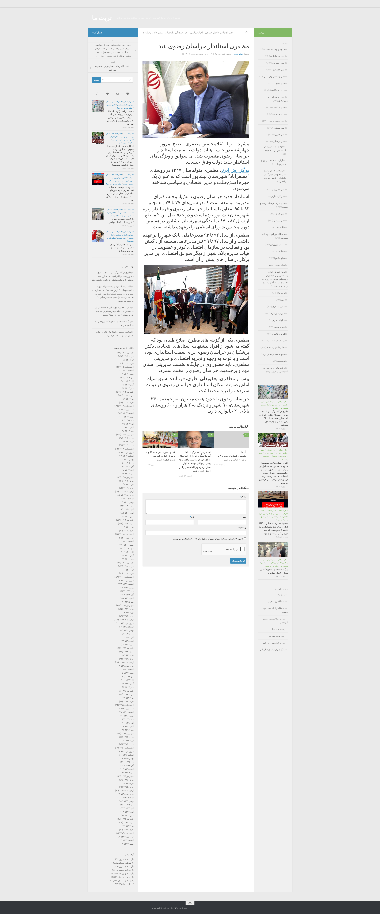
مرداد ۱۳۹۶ (128, 737)
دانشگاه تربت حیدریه (275, 601)
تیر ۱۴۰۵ (130, 359)
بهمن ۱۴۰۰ (129, 545)
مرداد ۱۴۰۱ (128, 523)
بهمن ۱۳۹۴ (129, 801)
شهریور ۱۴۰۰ (127, 562)
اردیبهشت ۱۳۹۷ (126, 705)
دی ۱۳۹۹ (130, 591)
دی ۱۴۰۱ (130, 505)
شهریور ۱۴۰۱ (127, 520)
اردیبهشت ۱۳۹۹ (126, 619)
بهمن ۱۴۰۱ (129, 502)
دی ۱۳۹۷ (130, 676)
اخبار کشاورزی (278, 189)
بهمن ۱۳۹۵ (129, 758)
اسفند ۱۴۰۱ (128, 498)
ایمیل (243, 517)
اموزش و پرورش (277, 244)
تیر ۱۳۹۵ (130, 783)
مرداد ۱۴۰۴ (128, 395)
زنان (283, 299)
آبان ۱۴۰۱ (129, 513)
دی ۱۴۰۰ (130, 548)
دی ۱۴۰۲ (130, 463)
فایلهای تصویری (278, 320)
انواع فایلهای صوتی (276, 265)
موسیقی (112, 216)
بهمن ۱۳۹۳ (129, 844)
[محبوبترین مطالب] (107, 94)
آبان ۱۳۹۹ (129, 598)
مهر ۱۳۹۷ (129, 687)
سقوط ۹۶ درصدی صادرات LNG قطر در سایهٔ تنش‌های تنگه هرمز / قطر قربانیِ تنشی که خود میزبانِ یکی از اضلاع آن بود (120, 193)
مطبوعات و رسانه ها (152, 32)
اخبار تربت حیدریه (277, 636)
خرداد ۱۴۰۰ (128, 573)
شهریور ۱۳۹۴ (127, 819)
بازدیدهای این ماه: (125, 877)
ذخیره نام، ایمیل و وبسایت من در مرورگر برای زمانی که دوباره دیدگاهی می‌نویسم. (208, 538)
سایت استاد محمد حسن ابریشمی (275, 620)
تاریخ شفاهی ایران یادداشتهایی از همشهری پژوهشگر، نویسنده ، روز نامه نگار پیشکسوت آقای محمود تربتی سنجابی (275, 279)
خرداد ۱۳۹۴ (128, 829)
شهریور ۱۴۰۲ (127, 477)
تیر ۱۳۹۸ (130, 655)
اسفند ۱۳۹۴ (128, 797)
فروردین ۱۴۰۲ (127, 495)
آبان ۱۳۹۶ (129, 726)
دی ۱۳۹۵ (130, 762)
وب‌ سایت (242, 527)
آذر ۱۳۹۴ (130, 808)
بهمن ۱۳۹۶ (129, 715)
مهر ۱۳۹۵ (129, 772)
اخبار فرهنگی (181, 32)
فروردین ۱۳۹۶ (127, 751)
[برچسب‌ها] (128, 94)
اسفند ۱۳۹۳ (128, 840)
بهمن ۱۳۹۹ (129, 587)
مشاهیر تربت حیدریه (276, 340)
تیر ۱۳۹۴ (130, 826)
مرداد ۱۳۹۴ (128, 822)
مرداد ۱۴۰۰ (128, 566)
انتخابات (169, 32)
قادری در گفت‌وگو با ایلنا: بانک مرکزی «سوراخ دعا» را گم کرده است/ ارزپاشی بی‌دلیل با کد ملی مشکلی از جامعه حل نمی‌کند (120, 117)
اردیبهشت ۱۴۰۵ (126, 367)
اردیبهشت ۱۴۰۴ (126, 406)
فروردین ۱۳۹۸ (127, 666)
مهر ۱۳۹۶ (129, 730)
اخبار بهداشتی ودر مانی (274, 76)
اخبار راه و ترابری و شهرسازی (270, 514)
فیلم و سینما (279, 327)
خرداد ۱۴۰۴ (128, 402)
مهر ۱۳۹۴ (129, 815)
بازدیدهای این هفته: (125, 873)
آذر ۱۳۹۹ (130, 594)
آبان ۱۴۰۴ (129, 384)
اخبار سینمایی (278, 114)
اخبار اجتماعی (226, 32)
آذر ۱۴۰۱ (130, 509)
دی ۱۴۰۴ (130, 377)
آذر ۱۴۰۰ (130, 552)
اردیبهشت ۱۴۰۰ (126, 577)
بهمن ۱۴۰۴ (129, 374)
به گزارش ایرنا (235, 170)
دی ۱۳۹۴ (130, 804)
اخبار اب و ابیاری (277, 56)
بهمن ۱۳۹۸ (129, 630)
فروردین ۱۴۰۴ (127, 409)
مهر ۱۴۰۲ (129, 473)
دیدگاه (243, 496)
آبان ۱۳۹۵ (129, 769)
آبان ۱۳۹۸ (129, 641)
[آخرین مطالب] (97, 94)
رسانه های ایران (278, 629)
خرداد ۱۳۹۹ (128, 616)
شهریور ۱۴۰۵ (127, 352)
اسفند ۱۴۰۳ (128, 413)
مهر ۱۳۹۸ (129, 644)
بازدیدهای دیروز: (126, 866)
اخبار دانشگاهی (121, 235)
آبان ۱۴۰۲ (129, 470)
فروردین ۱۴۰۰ (127, 580)
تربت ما (102, 18)
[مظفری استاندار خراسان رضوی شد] (195, 99)
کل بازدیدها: (128, 884)
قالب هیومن (156, 908)
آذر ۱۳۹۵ (130, 765)
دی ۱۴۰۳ (130, 420)
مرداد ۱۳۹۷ (128, 694)
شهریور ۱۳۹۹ (127, 605)
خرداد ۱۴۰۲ (128, 488)
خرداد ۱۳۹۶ (128, 744)
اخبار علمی (280, 134)
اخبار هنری (111, 212)
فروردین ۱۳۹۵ (127, 794)
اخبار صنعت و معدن (276, 121)
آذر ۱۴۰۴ (130, 381)
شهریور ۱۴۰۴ (127, 391)
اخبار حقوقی (211, 32)
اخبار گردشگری (278, 196)
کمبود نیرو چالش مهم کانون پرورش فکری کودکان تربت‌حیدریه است (160, 455)
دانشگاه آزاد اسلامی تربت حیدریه (275, 610)
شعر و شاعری (278, 306)
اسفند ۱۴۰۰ (128, 541)
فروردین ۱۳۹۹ (127, 623)
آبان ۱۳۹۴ (129, 811)
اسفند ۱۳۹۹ (128, 584)
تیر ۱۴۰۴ (130, 399)
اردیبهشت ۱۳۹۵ (126, 790)
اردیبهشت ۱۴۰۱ (126, 534)
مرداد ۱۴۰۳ (128, 438)
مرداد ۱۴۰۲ (128, 480)
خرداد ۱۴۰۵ (128, 363)
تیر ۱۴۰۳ (130, 441)
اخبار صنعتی (110, 105)
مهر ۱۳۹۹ (129, 601)
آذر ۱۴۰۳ (130, 424)
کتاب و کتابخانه (278, 333)
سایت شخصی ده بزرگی (274, 642)
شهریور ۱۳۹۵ (127, 776)
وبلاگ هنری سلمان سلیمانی (272, 649)
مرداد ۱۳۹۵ (128, 779)
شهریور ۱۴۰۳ (127, 434)
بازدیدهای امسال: (125, 880)
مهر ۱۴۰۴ (129, 388)
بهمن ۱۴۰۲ (129, 459)
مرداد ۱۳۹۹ (128, 609)
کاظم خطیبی (238, 54)
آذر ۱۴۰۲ (130, 466)
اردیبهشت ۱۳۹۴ (126, 833)
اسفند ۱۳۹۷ (128, 669)
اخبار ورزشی (279, 220)
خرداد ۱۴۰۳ (128, 445)
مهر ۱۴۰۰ (129, 559)
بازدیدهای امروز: (126, 859)
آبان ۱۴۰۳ (129, 427)
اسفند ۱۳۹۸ (128, 626)
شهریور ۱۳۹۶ (127, 733)
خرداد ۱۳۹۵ (128, 787)
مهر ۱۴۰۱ (129, 516)
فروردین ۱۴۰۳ (127, 452)
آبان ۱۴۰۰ (129, 555)
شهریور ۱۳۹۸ (127, 648)
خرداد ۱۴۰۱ (128, 530)
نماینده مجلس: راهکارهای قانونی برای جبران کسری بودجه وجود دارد (122, 247)
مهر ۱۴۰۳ (129, 431)
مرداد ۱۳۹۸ (128, 651)
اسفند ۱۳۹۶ (128, 712)
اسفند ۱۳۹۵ (128, 755)
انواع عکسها (279, 258)
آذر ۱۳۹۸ (130, 637)
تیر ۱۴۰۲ (130, 484)
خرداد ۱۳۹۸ (128, 658)
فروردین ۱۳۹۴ (127, 836)
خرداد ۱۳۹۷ (128, 701)
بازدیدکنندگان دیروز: (124, 870)
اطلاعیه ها (280, 227)
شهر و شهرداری (278, 313)
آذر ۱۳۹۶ (130, 723)
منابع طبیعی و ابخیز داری (274, 354)
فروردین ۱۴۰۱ (127, 537)
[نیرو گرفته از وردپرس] (175, 908)
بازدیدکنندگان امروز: (124, 863)
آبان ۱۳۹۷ (129, 683)
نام (192, 517)
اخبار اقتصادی (117, 102)
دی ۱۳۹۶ (130, 719)
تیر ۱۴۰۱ (130, 527)
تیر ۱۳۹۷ (130, 698)
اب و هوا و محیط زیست (274, 49)
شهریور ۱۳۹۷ (127, 690)
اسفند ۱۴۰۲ (128, 456)
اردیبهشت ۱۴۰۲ (126, 491)
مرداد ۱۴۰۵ (128, 356)
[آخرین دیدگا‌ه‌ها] (118, 94)
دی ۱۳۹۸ (130, 634)
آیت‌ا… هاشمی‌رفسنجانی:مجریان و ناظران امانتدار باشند (232, 455)
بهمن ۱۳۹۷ (129, 673)
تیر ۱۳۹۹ (130, 612)
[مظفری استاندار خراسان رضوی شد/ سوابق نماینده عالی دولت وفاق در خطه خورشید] (195, 299)
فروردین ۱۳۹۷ (127, 708)
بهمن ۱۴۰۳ (129, 416)
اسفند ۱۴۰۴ (128, 370)
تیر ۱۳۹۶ (130, 740)
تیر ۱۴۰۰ (130, 569)
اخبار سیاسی (196, 32)
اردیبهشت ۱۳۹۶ (126, 747)
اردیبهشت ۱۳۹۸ (126, 662)
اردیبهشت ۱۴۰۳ (126, 448)
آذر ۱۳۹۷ (130, 680)
